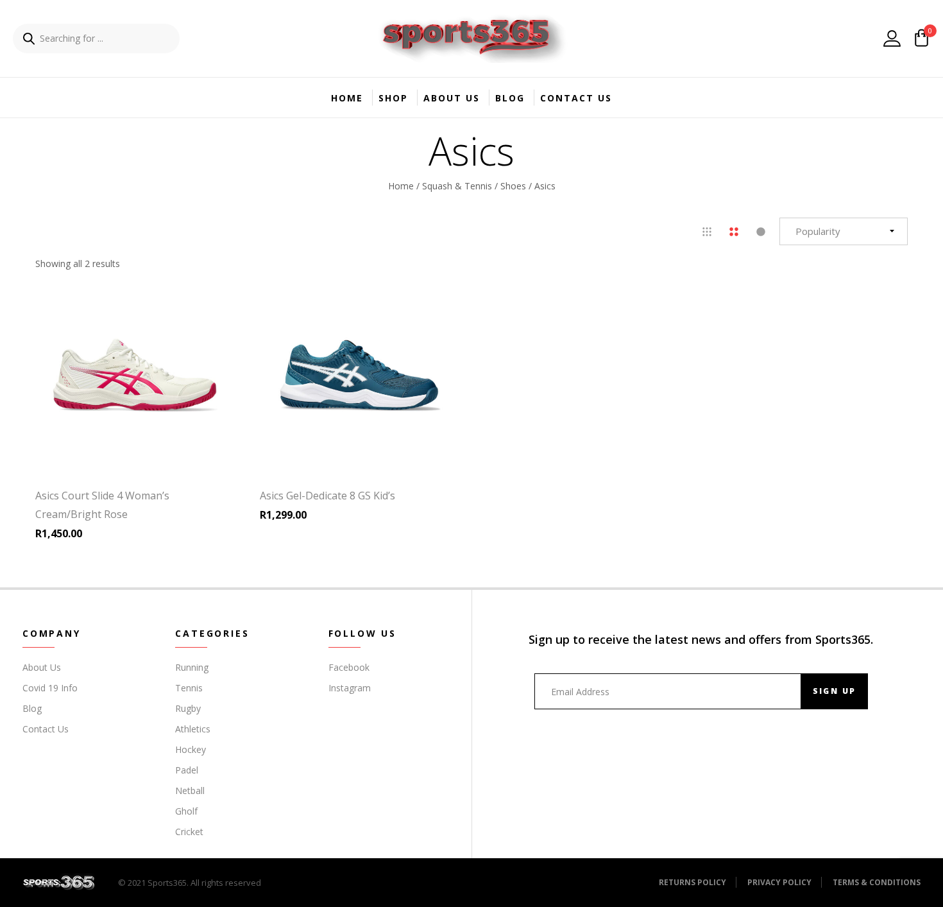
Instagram (349, 688)
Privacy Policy (779, 882)
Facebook (349, 667)
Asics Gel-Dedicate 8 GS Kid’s (327, 495)
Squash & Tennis (457, 185)
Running (191, 667)
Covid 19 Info (50, 688)
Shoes (513, 185)
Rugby (188, 708)
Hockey (190, 749)
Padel (186, 770)
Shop (393, 98)
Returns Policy (692, 882)
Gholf (186, 811)
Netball (190, 790)
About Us (451, 98)
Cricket (189, 831)
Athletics (192, 729)
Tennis (189, 688)
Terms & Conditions (877, 882)
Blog (510, 98)
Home (347, 98)
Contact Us (576, 98)
